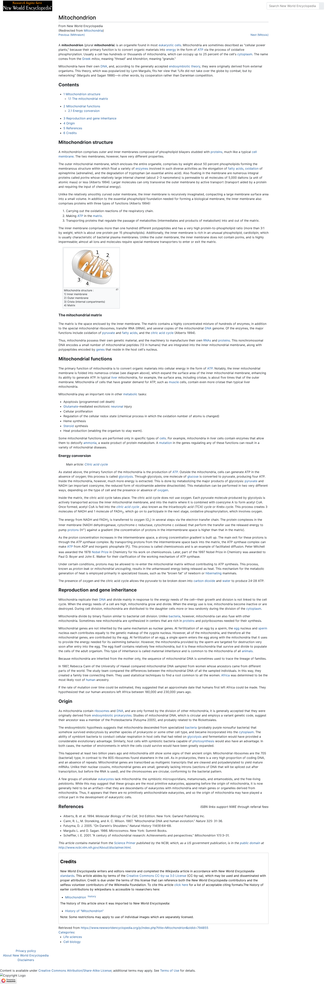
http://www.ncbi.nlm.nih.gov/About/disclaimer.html (94, 847)
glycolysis (126, 476)
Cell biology (72, 942)
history (92, 896)
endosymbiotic (102, 715)
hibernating (214, 573)
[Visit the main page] (27, 5)
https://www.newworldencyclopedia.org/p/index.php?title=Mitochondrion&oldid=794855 (144, 928)
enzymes (141, 168)
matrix (97, 216)
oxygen (162, 490)
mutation (165, 443)
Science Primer (124, 843)
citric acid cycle (162, 333)
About (79, 6)
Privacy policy (26, 951)
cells (178, 45)
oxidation (251, 168)
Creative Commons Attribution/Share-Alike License (74, 970)
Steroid (68, 426)
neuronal (117, 406)
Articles (63, 6)
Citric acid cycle (96, 464)
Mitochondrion (75, 897)
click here (181, 885)
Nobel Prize (100, 552)
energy (171, 49)
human (90, 680)
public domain (250, 843)
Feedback (97, 6)
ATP (200, 49)
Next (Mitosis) (260, 34)
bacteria (174, 616)
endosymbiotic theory (184, 66)
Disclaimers (26, 960)
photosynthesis (203, 741)
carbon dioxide (204, 581)
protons (73, 530)
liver (114, 377)
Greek (86, 59)
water (226, 581)
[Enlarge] (117, 289)
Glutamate (70, 406)
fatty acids (235, 168)
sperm (262, 628)
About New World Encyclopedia (26, 955)
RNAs (207, 340)
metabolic (130, 394)
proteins (216, 152)
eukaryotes (106, 779)
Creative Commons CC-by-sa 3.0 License (156, 876)
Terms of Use (169, 970)
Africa (225, 675)
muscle (174, 382)
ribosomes (101, 711)
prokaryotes (123, 715)
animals (247, 651)
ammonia (90, 443)
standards (67, 876)
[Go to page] (321, 5)
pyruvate (108, 333)
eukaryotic (166, 45)
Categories (66, 932)
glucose (193, 476)
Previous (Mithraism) (71, 34)
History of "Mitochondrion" (84, 911)
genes (100, 349)
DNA (103, 66)
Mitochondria (93, 30)
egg (236, 628)
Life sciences (72, 937)
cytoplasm (244, 54)
